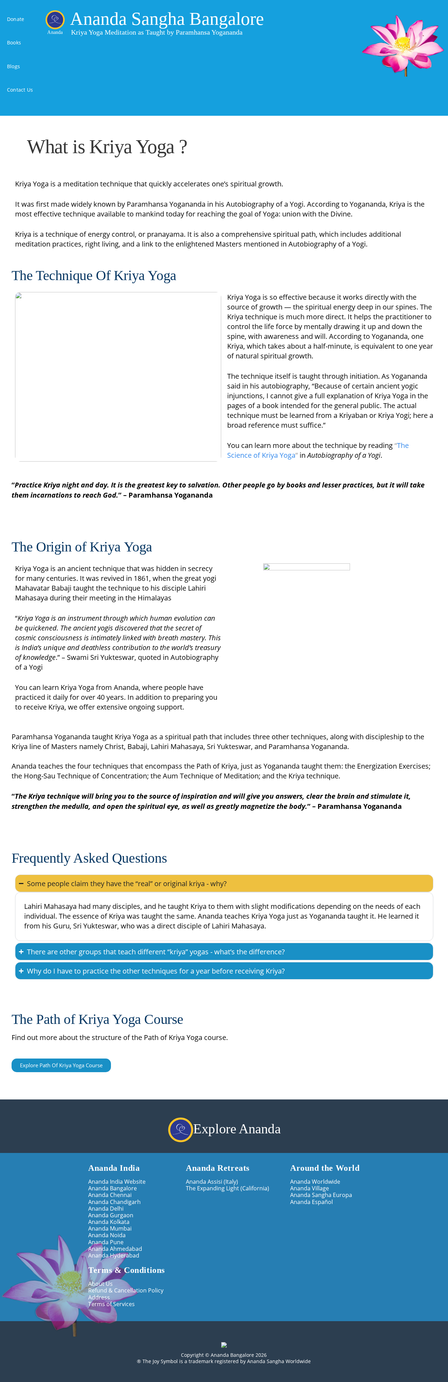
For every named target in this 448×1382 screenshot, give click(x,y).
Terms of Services (111, 1304)
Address (99, 1297)
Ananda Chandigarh (114, 1201)
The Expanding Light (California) (227, 1188)
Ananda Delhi (106, 1208)
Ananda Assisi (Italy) (212, 1181)
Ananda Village (309, 1188)
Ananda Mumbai (110, 1228)
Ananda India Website (117, 1181)
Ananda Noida (107, 1235)
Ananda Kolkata (109, 1221)
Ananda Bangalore (112, 1188)
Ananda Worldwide (315, 1181)
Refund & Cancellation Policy (125, 1290)
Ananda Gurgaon (110, 1215)
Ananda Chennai (110, 1194)
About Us (100, 1283)
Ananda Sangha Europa (321, 1194)
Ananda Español (311, 1201)
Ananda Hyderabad (113, 1255)
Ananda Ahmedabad (115, 1248)
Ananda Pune (106, 1242)
